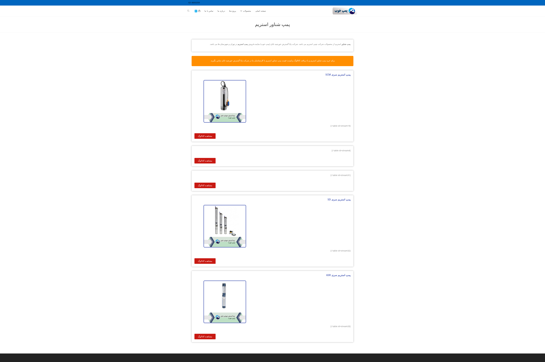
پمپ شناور (346, 44)
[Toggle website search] (188, 11)
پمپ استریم (243, 44)
